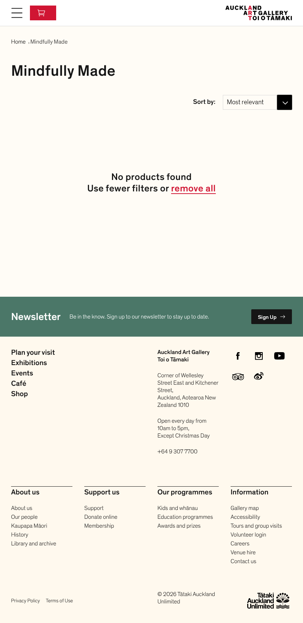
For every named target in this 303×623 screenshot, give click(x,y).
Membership (99, 526)
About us (21, 508)
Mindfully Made (49, 42)
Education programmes (185, 517)
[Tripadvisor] (238, 376)
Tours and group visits (256, 526)
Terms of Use (59, 601)
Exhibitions (29, 363)
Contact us (243, 561)
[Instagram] (258, 355)
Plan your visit (33, 353)
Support (93, 508)
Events (22, 373)
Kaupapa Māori (29, 526)
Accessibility (245, 517)
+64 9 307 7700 (177, 451)
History (19, 535)
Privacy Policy (25, 601)
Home (18, 42)
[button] (17, 13)
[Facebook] (238, 355)
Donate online (101, 517)
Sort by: (204, 102)
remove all (193, 189)
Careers (240, 543)
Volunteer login (248, 535)
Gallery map (245, 508)
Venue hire (243, 552)
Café (18, 384)
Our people (24, 517)
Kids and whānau (177, 508)
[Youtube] (279, 355)
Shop (19, 394)
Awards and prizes (179, 526)
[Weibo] (258, 376)
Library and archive (33, 543)
